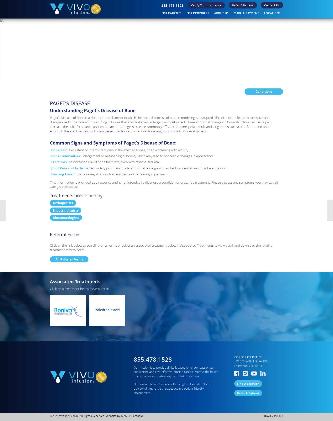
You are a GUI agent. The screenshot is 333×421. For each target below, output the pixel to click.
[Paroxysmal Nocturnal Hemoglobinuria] (3, 210)
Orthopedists (63, 203)
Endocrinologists (65, 210)
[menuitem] (172, 5)
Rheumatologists (66, 218)
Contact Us (272, 5)
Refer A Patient (243, 5)
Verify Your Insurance (206, 5)
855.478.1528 (172, 5)
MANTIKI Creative (132, 416)
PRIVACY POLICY (273, 416)
